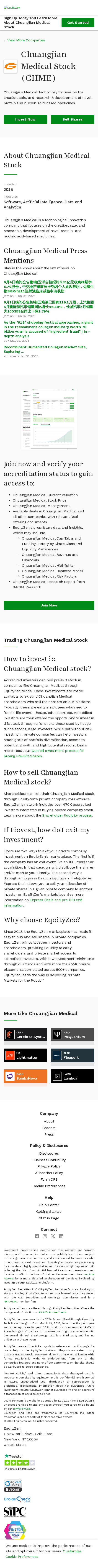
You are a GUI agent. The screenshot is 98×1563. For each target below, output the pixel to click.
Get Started (78, 22)
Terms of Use (21, 1408)
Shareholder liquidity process (67, 815)
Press (49, 1134)
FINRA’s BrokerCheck (52, 1312)
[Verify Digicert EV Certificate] (13, 1485)
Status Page (49, 1218)
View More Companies (26, 40)
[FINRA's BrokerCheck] (17, 1499)
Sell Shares (72, 119)
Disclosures (49, 1153)
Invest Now (25, 119)
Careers (49, 1128)
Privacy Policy (49, 1166)
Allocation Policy (49, 1173)
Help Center (49, 1205)
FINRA (7, 1301)
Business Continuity (49, 1160)
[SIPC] (15, 1511)
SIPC (15, 1301)
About (49, 1121)
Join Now (49, 605)
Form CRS (49, 1179)
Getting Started (49, 1211)
